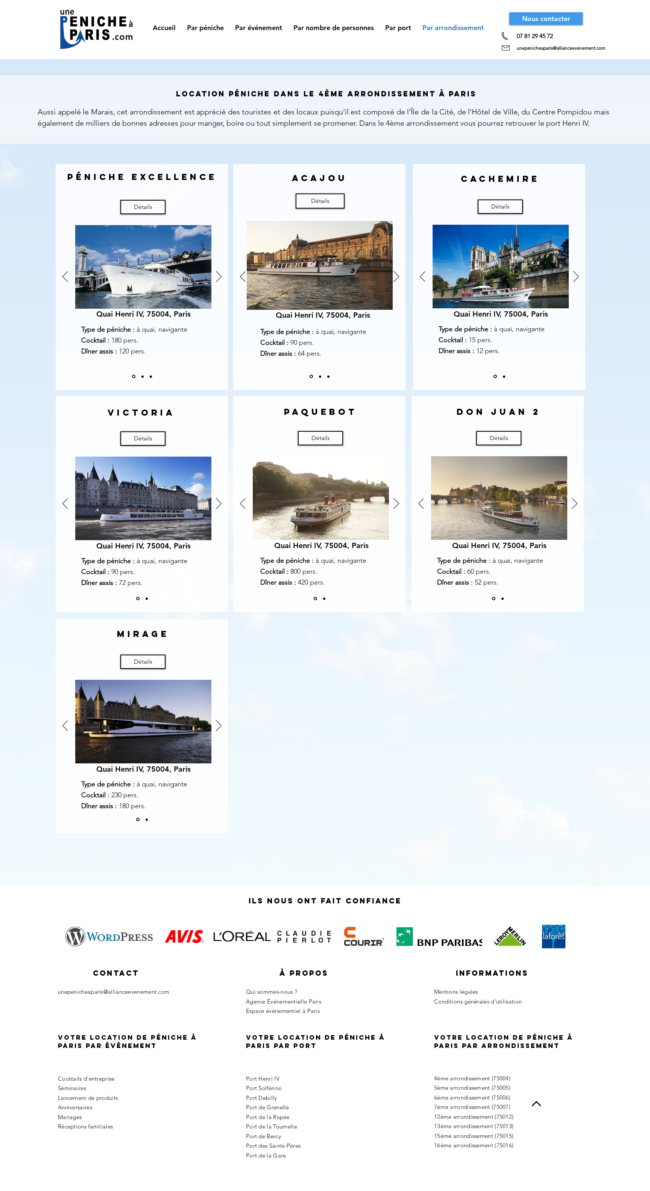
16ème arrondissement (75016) (473, 1145)
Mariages (70, 1117)
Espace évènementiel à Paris (283, 1010)
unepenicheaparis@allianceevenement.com (561, 48)
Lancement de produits (88, 1097)
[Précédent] (65, 277)
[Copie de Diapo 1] (142, 376)
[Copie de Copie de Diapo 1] (151, 376)
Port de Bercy (263, 1136)
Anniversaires (75, 1107)
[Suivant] (219, 277)
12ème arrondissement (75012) (473, 1116)
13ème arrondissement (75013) (473, 1126)
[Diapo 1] (133, 376)
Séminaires (72, 1088)
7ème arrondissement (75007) (472, 1106)
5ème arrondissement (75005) (472, 1087)
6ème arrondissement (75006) (472, 1097)
